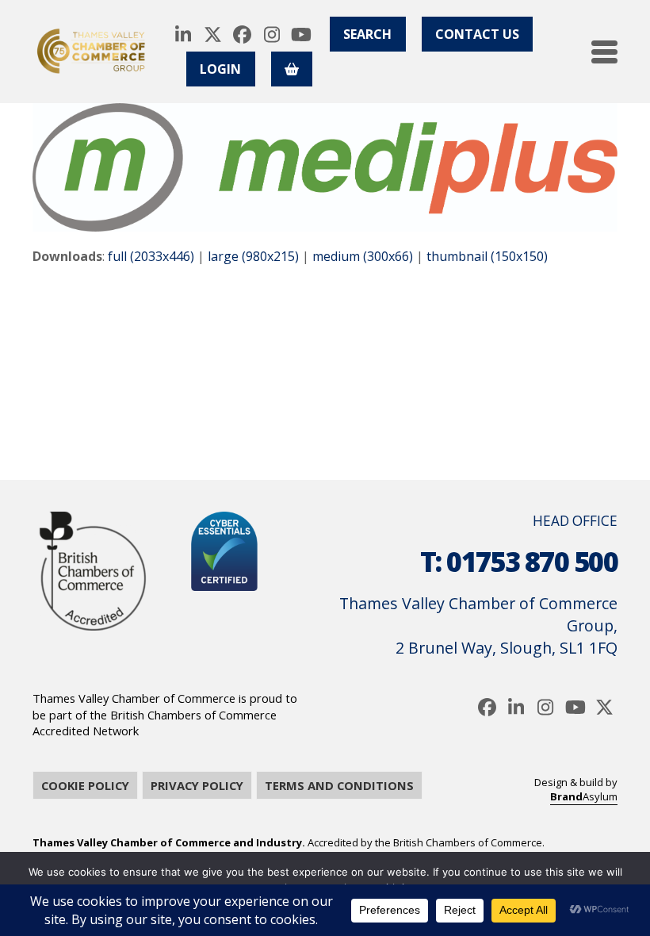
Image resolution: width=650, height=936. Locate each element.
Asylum (584, 796)
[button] (604, 51)
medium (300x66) (362, 256)
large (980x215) (253, 256)
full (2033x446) (151, 256)
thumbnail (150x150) (487, 256)
